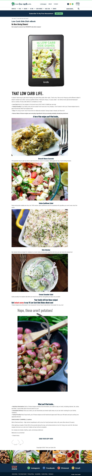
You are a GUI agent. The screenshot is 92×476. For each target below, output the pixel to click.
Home (14, 18)
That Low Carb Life (22, 4)
